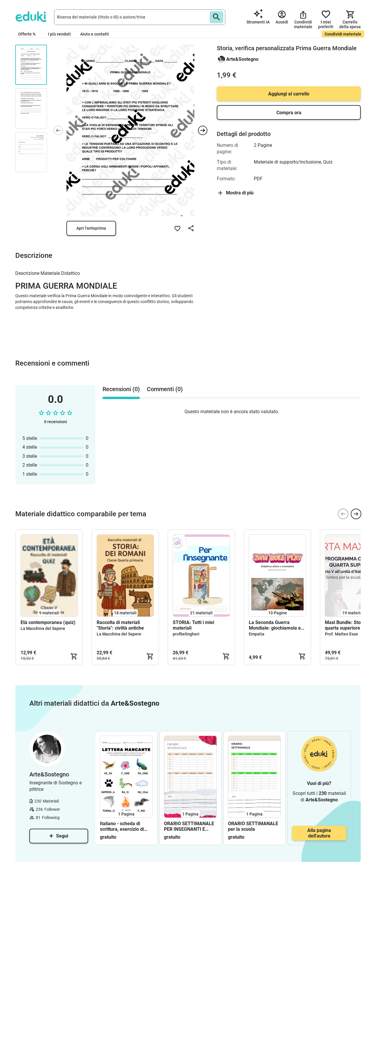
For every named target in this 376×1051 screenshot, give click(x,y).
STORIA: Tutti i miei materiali (193, 625)
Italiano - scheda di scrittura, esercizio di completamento (122, 826)
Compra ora (288, 112)
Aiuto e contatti (94, 34)
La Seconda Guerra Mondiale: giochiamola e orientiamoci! (275, 625)
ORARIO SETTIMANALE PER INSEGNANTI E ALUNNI (189, 826)
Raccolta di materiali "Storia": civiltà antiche (120, 625)
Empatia (256, 634)
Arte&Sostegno (242, 59)
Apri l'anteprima (91, 228)
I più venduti (59, 34)
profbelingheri (186, 634)
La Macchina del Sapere (43, 628)
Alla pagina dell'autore (319, 833)
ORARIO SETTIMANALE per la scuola (253, 826)
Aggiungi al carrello (288, 94)
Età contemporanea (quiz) (48, 622)
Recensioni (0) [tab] (121, 389)
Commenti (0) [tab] (165, 389)
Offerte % (27, 34)
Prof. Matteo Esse (341, 634)
